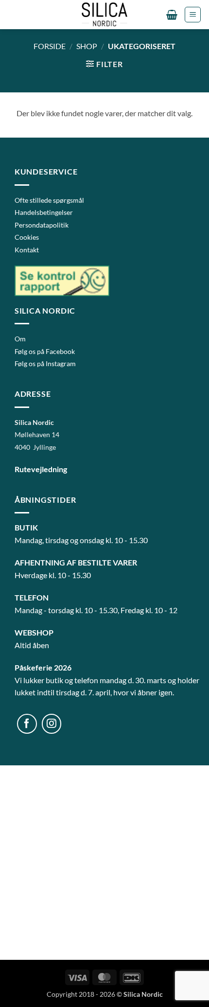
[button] (171, 14)
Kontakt (27, 250)
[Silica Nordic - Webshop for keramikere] (104, 14)
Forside (50, 46)
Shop (86, 46)
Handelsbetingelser (44, 212)
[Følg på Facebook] (27, 724)
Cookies (27, 237)
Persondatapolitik (42, 225)
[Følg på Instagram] (52, 724)
